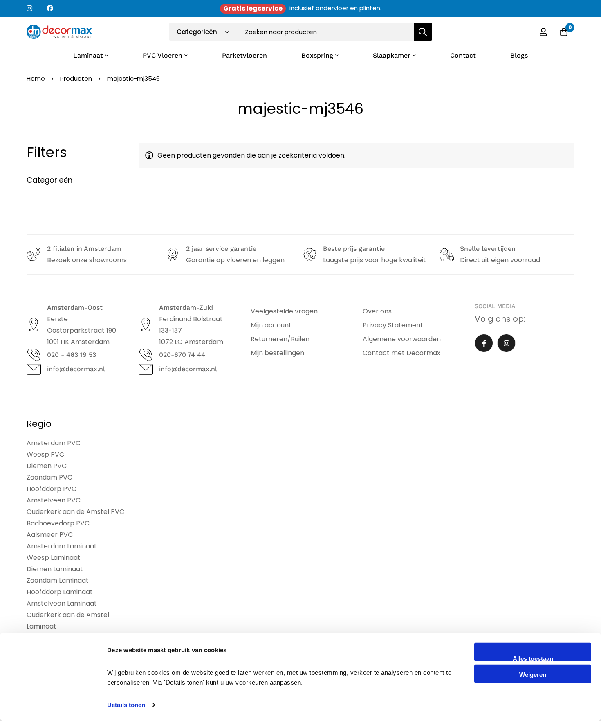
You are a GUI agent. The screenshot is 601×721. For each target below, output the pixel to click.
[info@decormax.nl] (34, 369)
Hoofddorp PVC (51, 488)
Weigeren (532, 674)
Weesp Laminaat (54, 557)
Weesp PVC (45, 454)
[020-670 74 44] (146, 355)
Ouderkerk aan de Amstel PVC (75, 511)
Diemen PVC (47, 466)
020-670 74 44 (182, 354)
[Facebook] (484, 343)
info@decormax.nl (76, 369)
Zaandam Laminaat (58, 580)
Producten (76, 78)
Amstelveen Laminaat (62, 603)
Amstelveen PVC (54, 500)
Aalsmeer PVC (50, 534)
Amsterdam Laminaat (62, 546)
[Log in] (543, 31)
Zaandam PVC (49, 477)
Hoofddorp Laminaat (60, 592)
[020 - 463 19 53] (34, 355)
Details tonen (126, 704)
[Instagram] (506, 343)
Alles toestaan (533, 658)
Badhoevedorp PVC (58, 523)
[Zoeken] (423, 32)
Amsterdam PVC (54, 443)
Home (36, 78)
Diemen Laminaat (55, 569)
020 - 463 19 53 (71, 354)
